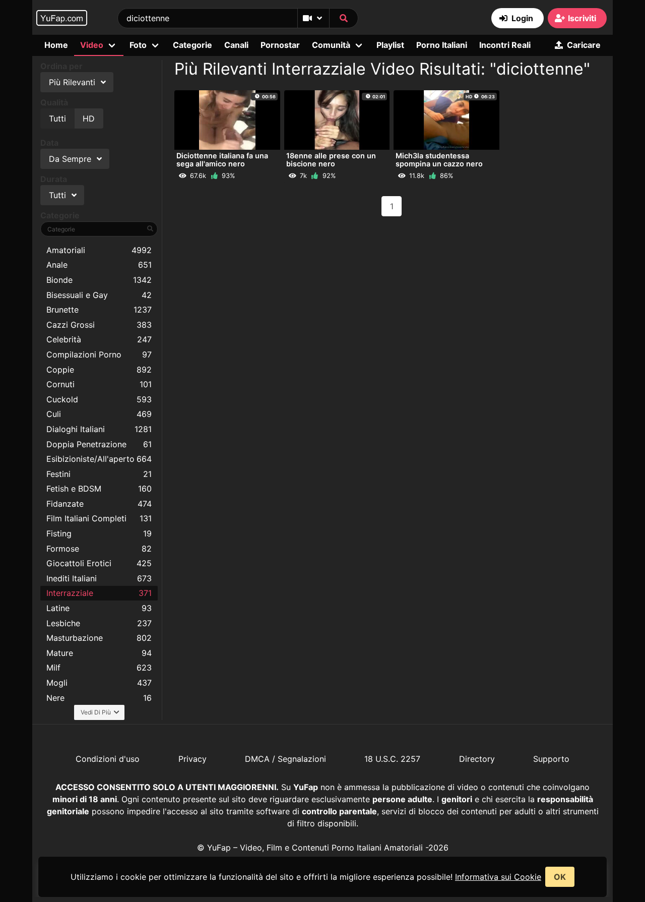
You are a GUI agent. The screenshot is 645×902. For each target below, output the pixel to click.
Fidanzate (99, 504)
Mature (99, 653)
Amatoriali (99, 250)
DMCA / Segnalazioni (285, 759)
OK (560, 877)
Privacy (192, 759)
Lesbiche (99, 623)
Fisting (99, 533)
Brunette (99, 310)
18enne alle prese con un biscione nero (331, 159)
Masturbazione (99, 638)
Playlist (390, 45)
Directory (477, 759)
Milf (99, 668)
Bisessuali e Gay (99, 295)
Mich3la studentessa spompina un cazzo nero (439, 159)
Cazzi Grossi (99, 325)
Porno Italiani (441, 45)
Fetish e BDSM (99, 489)
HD (89, 118)
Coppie (99, 370)
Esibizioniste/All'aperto (99, 459)
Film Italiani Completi (99, 518)
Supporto (551, 759)
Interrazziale (99, 593)
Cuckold (99, 399)
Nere (99, 698)
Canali (236, 45)
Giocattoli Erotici (99, 563)
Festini (99, 474)
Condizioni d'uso (108, 759)
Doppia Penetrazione (99, 444)
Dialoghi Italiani (99, 429)
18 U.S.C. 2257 (392, 759)
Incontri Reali (505, 45)
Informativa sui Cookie (498, 877)
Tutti (57, 118)
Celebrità (99, 339)
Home (56, 45)
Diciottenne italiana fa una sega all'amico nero (222, 159)
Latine (99, 608)
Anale (99, 265)
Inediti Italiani (99, 578)
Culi (99, 414)
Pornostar (280, 45)
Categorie (192, 45)
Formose (99, 549)
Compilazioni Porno (99, 354)
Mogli (99, 683)
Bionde (99, 280)
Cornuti (99, 384)
